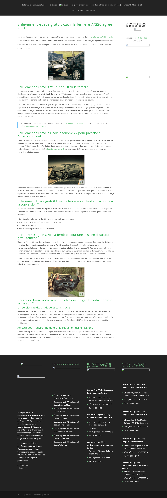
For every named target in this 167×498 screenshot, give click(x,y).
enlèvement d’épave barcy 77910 (76, 123)
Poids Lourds (77, 11)
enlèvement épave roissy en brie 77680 (36, 126)
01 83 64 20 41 (144, 38)
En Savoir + (90, 11)
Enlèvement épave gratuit (33, 5)
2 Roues (53, 5)
